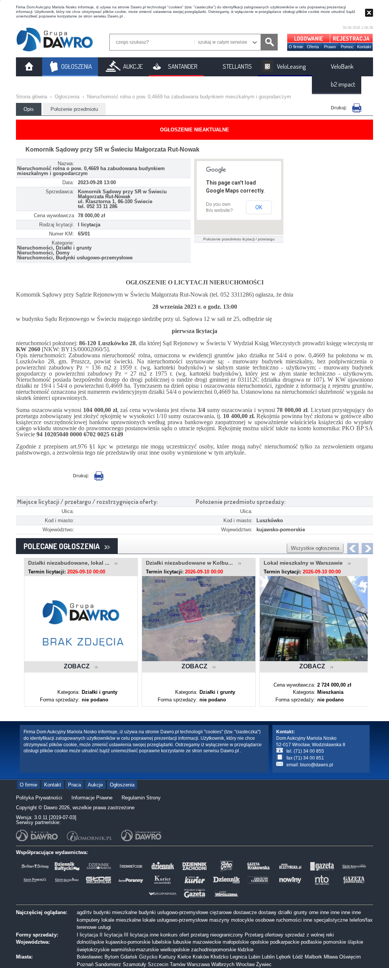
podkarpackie (284, 942)
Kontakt (364, 46)
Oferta (313, 46)
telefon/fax (361, 920)
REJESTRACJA (351, 38)
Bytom (111, 957)
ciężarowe (221, 912)
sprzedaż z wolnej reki (309, 935)
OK (258, 207)
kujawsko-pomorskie (128, 942)
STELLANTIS (237, 66)
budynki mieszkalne (115, 912)
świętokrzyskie (93, 949)
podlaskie (311, 942)
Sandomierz (108, 964)
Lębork (283, 957)
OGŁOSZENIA (76, 66)
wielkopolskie (175, 949)
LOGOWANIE (308, 38)
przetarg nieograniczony (217, 935)
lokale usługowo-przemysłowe (175, 920)
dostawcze (245, 912)
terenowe (86, 927)
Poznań (85, 964)
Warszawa (198, 964)
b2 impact (343, 84)
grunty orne (306, 912)
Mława (331, 957)
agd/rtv (84, 912)
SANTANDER (183, 66)
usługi (104, 927)
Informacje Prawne (91, 798)
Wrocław (245, 964)
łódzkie (245, 949)
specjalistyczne (331, 920)
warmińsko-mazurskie (135, 949)
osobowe (265, 920)
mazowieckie (207, 942)
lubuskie (182, 942)
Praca (74, 785)
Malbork (313, 957)
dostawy (267, 912)
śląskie (355, 942)
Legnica (238, 957)
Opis (29, 109)
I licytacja (87, 935)
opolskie (259, 942)
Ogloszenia (67, 96)
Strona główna (31, 96)
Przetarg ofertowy (264, 935)
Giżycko (148, 957)
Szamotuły (134, 964)
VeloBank (342, 66)
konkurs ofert (174, 935)
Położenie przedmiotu (74, 109)
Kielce (184, 957)
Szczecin (158, 964)
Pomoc (347, 46)
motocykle (242, 920)
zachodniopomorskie (213, 949)
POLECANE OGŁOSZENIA (64, 546)
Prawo (330, 46)
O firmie (296, 46)
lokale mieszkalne (121, 920)
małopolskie (236, 942)
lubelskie (161, 942)
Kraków (201, 957)
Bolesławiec (90, 957)
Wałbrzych (222, 964)
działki (285, 912)
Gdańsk (129, 957)
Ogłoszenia (122, 785)
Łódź (298, 957)
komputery (88, 920)
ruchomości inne (294, 920)
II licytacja (111, 935)
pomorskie (334, 942)
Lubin (254, 957)
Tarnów (177, 964)
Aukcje (95, 785)
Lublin (268, 957)
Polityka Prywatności (39, 798)
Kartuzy (167, 957)
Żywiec (264, 964)
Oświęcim (350, 957)
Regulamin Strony (141, 798)
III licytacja (136, 935)
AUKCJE (133, 66)
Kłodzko (219, 957)
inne (324, 912)
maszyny (219, 920)
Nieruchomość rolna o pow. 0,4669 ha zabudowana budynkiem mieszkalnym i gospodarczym (189, 96)
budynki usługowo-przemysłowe (173, 912)
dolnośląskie (90, 942)
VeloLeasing (291, 66)
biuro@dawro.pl (316, 764)
